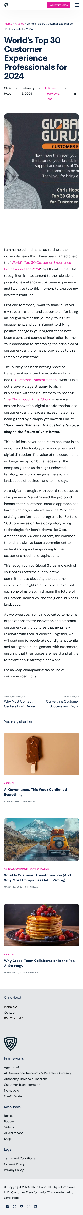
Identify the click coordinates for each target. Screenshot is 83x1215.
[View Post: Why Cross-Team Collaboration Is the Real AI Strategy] (41, 925)
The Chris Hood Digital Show (27, 399)
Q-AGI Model (13, 1096)
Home (8, 23)
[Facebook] (7, 1206)
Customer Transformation (36, 380)
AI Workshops (13, 1133)
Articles (19, 23)
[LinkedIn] (35, 1206)
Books (8, 1116)
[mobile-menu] (76, 5)
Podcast (10, 1121)
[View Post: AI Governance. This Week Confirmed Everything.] (41, 754)
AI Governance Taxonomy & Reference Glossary (38, 1073)
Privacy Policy (14, 1170)
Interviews (52, 94)
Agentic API (12, 1067)
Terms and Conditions (19, 1158)
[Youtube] (21, 1206)
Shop (7, 1139)
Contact (9, 1013)
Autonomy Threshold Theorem (25, 1079)
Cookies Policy (14, 1164)
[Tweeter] (14, 1206)
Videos (9, 1127)
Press (48, 99)
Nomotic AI (12, 1090)
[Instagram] (28, 1206)
